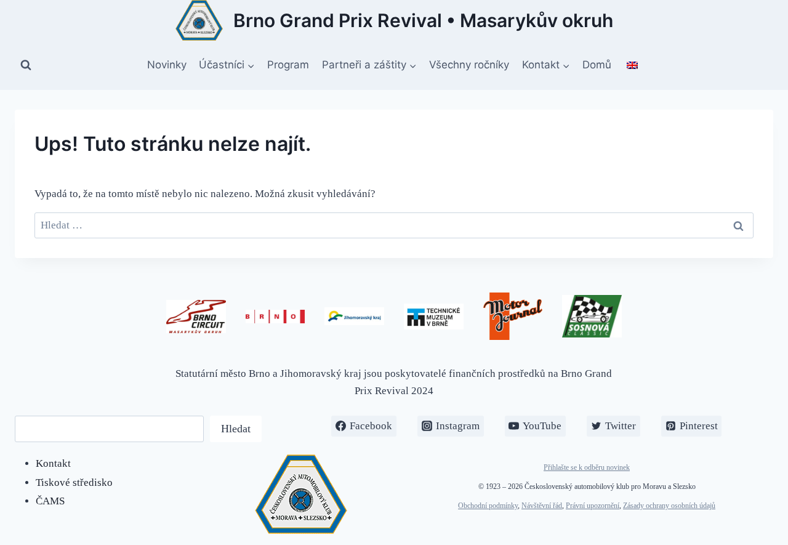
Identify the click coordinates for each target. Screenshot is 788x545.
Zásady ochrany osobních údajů (669, 505)
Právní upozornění (592, 505)
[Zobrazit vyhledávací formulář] (26, 65)
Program (288, 65)
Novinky (167, 65)
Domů (596, 65)
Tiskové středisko (74, 482)
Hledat (236, 428)
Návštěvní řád (541, 505)
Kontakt (53, 463)
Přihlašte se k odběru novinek (587, 467)
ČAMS (50, 501)
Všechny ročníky (469, 65)
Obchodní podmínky (488, 505)
